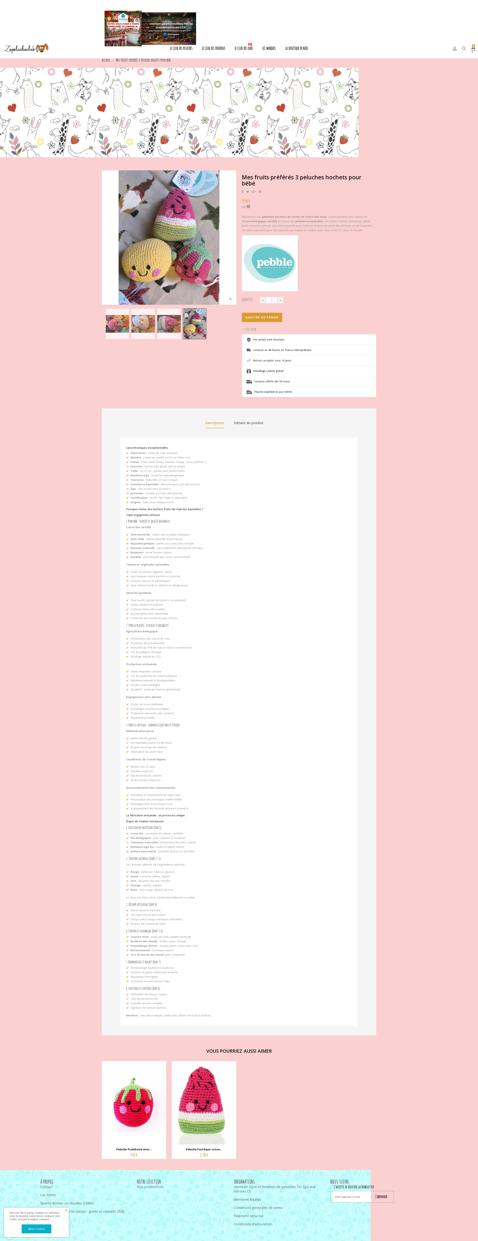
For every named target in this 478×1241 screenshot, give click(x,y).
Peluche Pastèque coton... (204, 1149)
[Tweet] (247, 191)
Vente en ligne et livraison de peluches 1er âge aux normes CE (274, 1188)
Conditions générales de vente (258, 1207)
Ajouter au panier (262, 317)
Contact (46, 1186)
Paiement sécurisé (248, 1216)
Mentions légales (247, 1199)
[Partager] (242, 191)
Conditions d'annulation (253, 1224)
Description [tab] (214, 423)
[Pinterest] (260, 191)
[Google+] (254, 191)
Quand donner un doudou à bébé (67, 1203)
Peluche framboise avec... (134, 1149)
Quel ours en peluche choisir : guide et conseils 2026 (82, 1211)
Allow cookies (36, 1229)
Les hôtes (48, 1195)
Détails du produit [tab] (248, 423)
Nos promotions (150, 1186)
